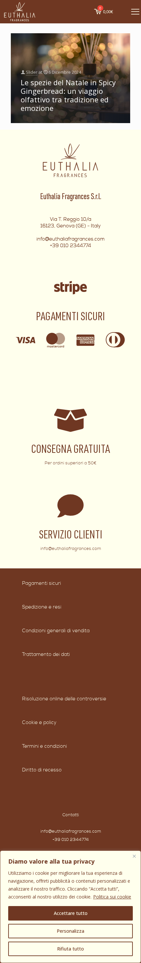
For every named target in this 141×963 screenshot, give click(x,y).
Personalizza (70, 931)
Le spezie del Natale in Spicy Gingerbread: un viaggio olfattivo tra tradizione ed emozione (68, 95)
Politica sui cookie (112, 897)
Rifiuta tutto (70, 949)
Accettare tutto (71, 913)
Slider (31, 72)
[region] (70, 906)
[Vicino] (134, 856)
